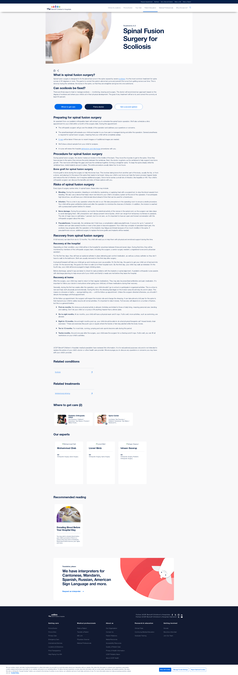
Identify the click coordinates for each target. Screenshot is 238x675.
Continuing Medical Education (144, 632)
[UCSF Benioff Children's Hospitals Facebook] (172, 615)
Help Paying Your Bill (55, 654)
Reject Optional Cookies (198, 669)
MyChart (156, 2)
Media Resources (111, 639)
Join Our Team (168, 635)
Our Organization (111, 628)
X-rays (60, 139)
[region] (119, 670)
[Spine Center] (113, 419)
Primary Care (52, 635)
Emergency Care (53, 639)
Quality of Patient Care (113, 647)
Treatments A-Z (129, 26)
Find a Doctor (52, 628)
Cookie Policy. (15, 673)
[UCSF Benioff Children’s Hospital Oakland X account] (178, 617)
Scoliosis (58, 372)
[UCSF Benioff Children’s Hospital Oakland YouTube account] (181, 617)
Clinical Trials (139, 628)
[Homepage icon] (61, 7)
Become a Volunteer (170, 632)
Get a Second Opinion (167, 2)
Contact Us (109, 632)
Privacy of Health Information (115, 650)
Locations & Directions (55, 647)
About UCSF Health (112, 658)
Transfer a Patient (83, 632)
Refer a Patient (187, 2)
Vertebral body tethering (62, 393)
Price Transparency (54, 650)
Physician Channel (83, 639)
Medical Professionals (84, 643)
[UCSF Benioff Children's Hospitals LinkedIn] (181, 615)
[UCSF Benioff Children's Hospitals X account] (175, 615)
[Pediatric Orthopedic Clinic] (73, 419)
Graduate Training (140, 635)
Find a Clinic (52, 632)
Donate (166, 628)
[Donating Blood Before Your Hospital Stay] (68, 525)
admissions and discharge (90, 149)
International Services (55, 643)
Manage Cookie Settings (180, 669)
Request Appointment (147, 2)
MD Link (80, 635)
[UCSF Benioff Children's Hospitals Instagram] (178, 615)
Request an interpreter (71, 591)
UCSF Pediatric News (113, 654)
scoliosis (122, 79)
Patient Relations (111, 635)
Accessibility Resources (113, 643)
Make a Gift (178, 2)
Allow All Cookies (165, 669)
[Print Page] (54, 71)
